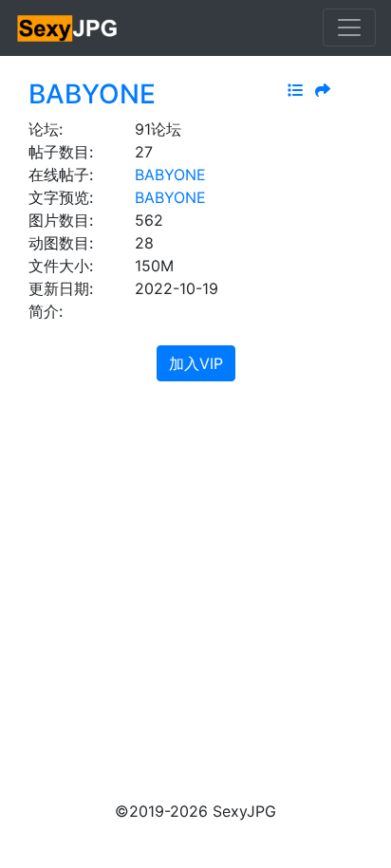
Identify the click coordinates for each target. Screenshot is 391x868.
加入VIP (196, 363)
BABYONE (92, 94)
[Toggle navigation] (349, 27)
